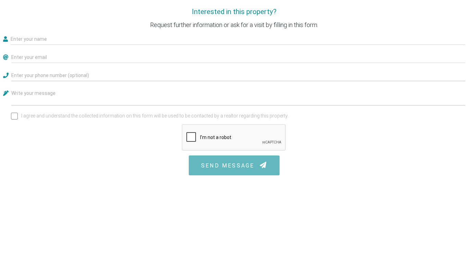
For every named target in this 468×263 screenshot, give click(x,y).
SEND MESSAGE (229, 165)
